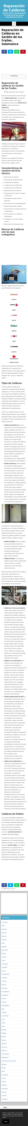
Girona (4, 985)
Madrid (4, 1030)
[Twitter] (10, 51)
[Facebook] (4, 51)
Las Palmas (5, 1016)
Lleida (3, 1023)
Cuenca (4, 981)
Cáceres (4, 957)
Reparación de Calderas (14, 8)
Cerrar (5, 1121)
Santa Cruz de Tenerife (9, 1061)
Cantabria (5, 964)
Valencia (4, 1085)
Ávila (3, 943)
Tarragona (5, 1075)
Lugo (3, 1026)
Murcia (4, 1040)
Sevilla (4, 1068)
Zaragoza (5, 1099)
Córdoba (4, 978)
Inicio (5, 1107)
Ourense (4, 1047)
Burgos (4, 953)
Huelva (4, 998)
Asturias (4, 939)
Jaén (3, 1009)
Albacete (4, 929)
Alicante (4, 933)
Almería (4, 936)
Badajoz (4, 946)
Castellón (4, 967)
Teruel (4, 1078)
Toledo (4, 1082)
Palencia (4, 1050)
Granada (4, 988)
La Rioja (4, 1012)
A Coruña (5, 922)
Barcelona (5, 950)
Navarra (4, 1043)
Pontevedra (5, 1054)
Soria (3, 1071)
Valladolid (5, 1088)
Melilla (4, 1036)
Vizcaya (4, 1092)
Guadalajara (5, 991)
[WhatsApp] (16, 51)
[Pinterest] (22, 51)
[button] (14, 24)
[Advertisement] (14, 64)
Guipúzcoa (5, 995)
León (3, 1019)
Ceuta (3, 971)
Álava (3, 926)
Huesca (4, 1002)
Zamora (4, 1095)
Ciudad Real (5, 974)
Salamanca (13, 888)
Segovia (4, 1064)
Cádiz (3, 960)
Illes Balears (5, 1005)
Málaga (4, 1033)
